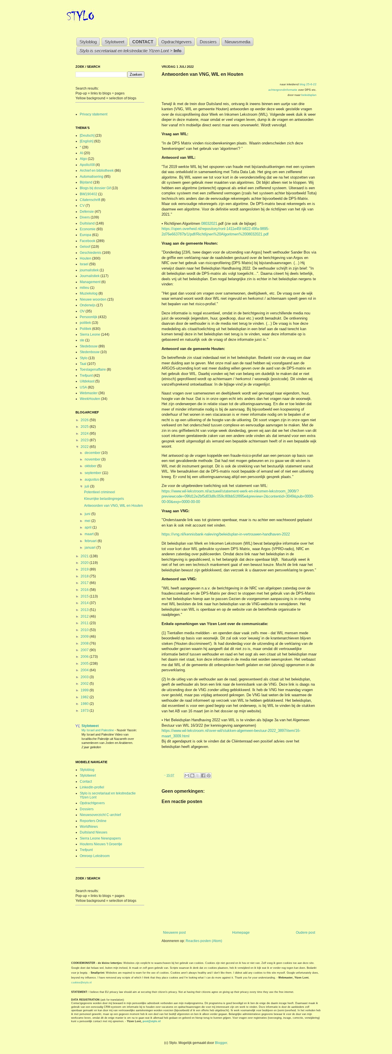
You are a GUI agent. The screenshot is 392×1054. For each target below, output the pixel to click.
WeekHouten (90, 399)
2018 (85, 576)
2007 (85, 650)
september (93, 473)
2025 (85, 427)
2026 (85, 420)
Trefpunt (86, 376)
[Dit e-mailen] (187, 775)
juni (88, 514)
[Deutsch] (87, 136)
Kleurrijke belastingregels (104, 499)
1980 (85, 704)
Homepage (241, 933)
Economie (88, 229)
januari (90, 548)
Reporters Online (93, 821)
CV (82, 206)
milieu (84, 288)
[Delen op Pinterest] (208, 775)
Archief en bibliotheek (97, 171)
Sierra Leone (90, 334)
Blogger (221, 1043)
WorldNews (89, 827)
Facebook (87, 241)
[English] (86, 141)
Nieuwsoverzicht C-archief (100, 815)
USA (83, 387)
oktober (91, 466)
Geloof (85, 247)
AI (81, 153)
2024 (85, 434)
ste (82, 340)
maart (89, 534)
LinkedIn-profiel (92, 787)
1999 (85, 690)
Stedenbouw (90, 352)
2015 (85, 596)
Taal (83, 364)
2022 (85, 447)
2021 (85, 556)
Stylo (84, 358)
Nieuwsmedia (237, 41)
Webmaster (89, 393)
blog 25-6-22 (308, 84)
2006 (85, 657)
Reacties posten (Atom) (204, 941)
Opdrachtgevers (176, 41)
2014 (85, 603)
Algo (83, 159)
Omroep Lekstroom (95, 856)
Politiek (85, 329)
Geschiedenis (90, 253)
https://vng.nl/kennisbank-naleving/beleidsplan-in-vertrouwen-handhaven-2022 (226, 534)
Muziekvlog (89, 293)
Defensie (87, 212)
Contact (86, 782)
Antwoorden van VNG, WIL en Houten (113, 506)
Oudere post (305, 933)
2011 (85, 623)
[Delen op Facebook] (203, 775)
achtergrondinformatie (282, 89)
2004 (85, 670)
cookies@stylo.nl (81, 982)
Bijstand (86, 182)
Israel (84, 264)
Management (90, 282)
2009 (85, 637)
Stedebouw (89, 346)
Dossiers (208, 41)
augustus (92, 479)
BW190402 (88, 194)
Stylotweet (114, 41)
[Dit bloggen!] (192, 775)
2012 (85, 616)
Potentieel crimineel (99, 492)
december (93, 453)
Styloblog (88, 41)
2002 (85, 684)
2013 (85, 610)
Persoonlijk (88, 317)
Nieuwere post (174, 933)
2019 (85, 569)
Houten (85, 258)
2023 (85, 440)
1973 (85, 711)
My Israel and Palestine (98, 730)
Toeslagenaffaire (93, 370)
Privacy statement (93, 114)
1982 (85, 697)
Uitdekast (87, 381)
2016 (85, 590)
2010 (85, 630)
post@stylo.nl (152, 1021)
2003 (85, 677)
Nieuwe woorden (93, 299)
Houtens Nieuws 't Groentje (101, 844)
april (88, 527)
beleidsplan (309, 94)
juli (87, 486)
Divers (85, 217)
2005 (85, 664)
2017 (85, 583)
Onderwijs (88, 305)
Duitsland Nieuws (93, 832)
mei (88, 521)
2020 (85, 563)
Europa (85, 235)
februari (91, 541)
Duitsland (87, 223)
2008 (85, 643)
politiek (85, 323)
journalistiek (89, 270)
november (93, 459)
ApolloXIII (87, 165)
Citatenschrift (90, 200)
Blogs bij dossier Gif (95, 188)
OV (82, 311)
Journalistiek (90, 276)
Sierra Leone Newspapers (100, 838)
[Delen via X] (198, 775)
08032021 (209, 223)
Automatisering (91, 177)
